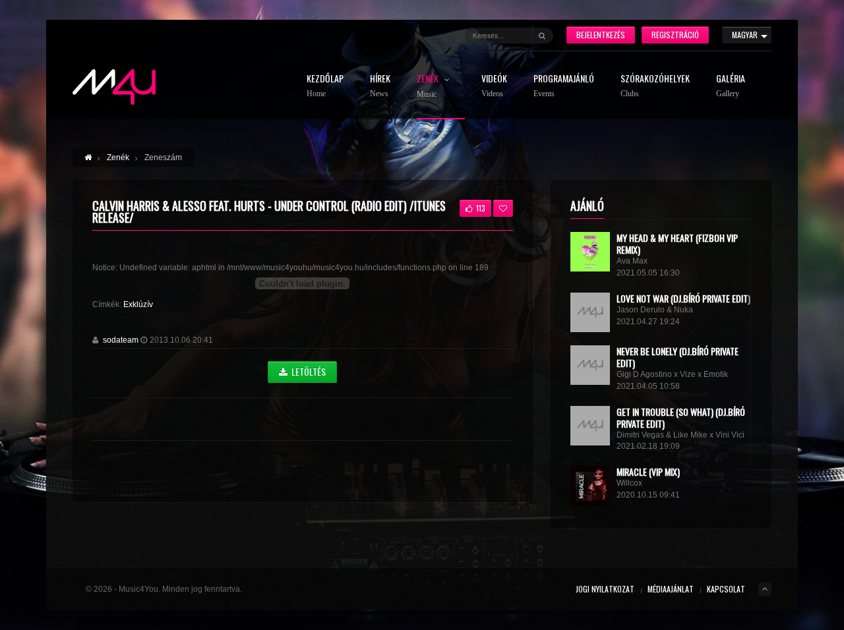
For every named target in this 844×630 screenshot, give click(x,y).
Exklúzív (138, 304)
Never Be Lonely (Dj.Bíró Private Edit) (677, 357)
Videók (494, 86)
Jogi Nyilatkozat (605, 588)
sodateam (120, 340)
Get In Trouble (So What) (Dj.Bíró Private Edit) (681, 417)
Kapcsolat (726, 588)
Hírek (380, 86)
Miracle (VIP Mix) (648, 471)
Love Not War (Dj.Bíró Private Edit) (683, 298)
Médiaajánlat (671, 588)
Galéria (730, 86)
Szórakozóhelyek (655, 86)
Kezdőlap (325, 86)
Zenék (428, 86)
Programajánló (563, 86)
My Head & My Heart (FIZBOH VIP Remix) (677, 243)
